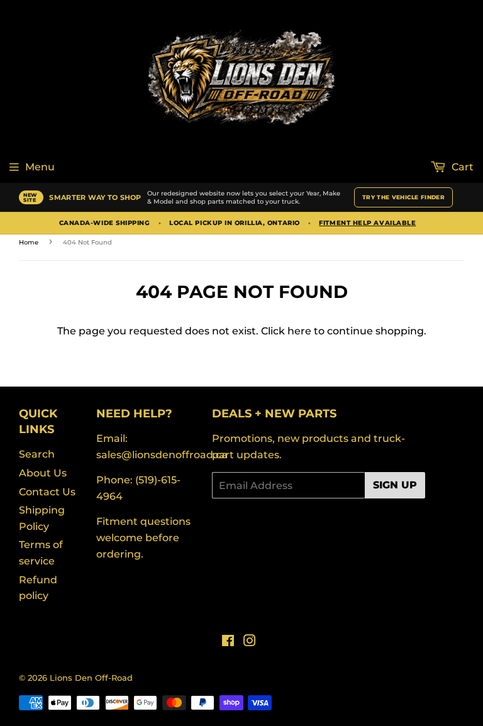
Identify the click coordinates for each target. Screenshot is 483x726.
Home (28, 242)
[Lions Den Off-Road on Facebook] (228, 642)
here (299, 331)
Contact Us (47, 492)
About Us (43, 473)
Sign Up (395, 485)
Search (37, 454)
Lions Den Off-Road (91, 678)
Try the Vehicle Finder (403, 197)
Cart (461, 167)
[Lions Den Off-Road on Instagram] (249, 642)
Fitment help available (367, 223)
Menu (40, 167)
